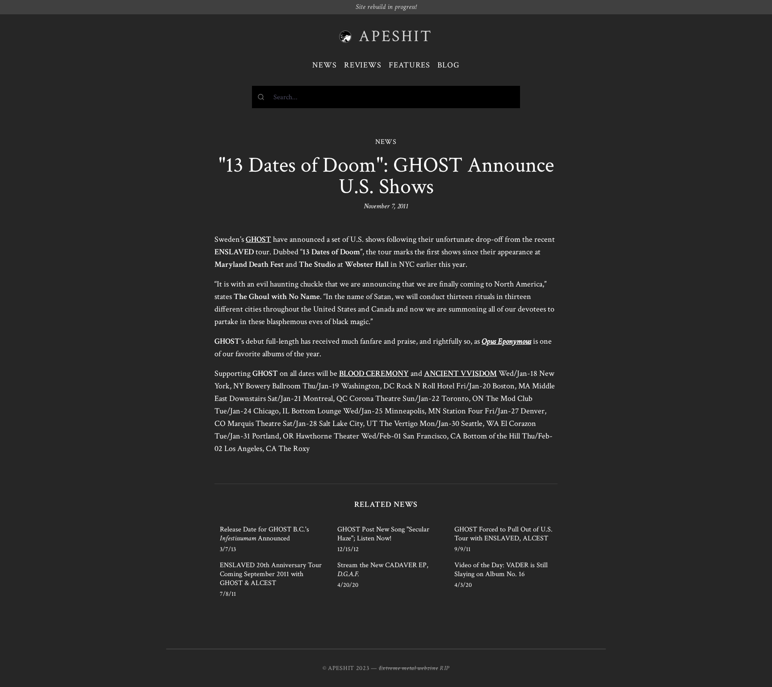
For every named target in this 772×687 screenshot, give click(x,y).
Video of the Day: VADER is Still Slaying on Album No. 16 (501, 570)
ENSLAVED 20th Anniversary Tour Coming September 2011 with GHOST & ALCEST (271, 574)
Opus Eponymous (506, 341)
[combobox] (386, 97)
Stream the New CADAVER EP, (382, 570)
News (324, 65)
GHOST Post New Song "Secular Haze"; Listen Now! (383, 534)
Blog (448, 65)
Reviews (363, 65)
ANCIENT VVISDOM (460, 373)
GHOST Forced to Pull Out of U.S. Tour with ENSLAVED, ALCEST (503, 534)
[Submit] (262, 97)
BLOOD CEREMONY (374, 373)
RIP (444, 668)
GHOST (258, 239)
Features (409, 65)
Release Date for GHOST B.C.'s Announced (264, 534)
